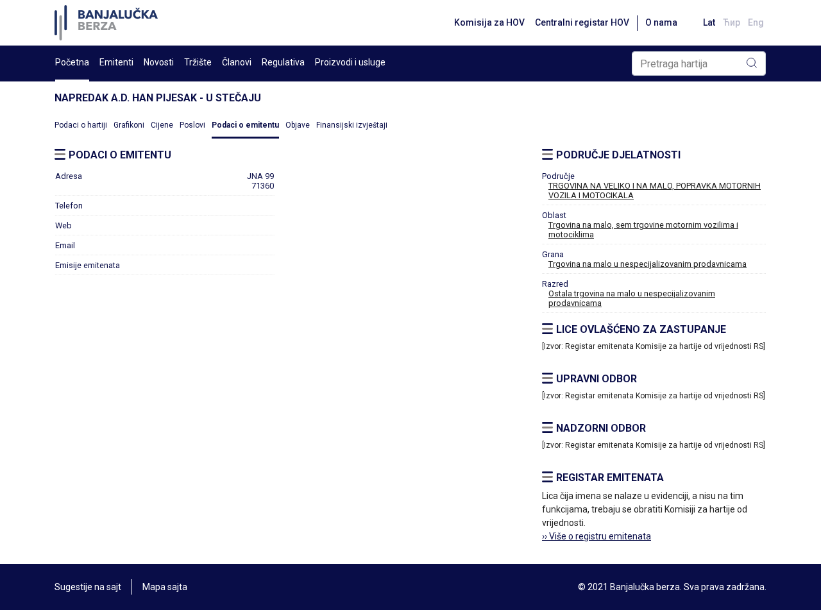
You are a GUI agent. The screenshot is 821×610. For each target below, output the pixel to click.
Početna (72, 62)
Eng (756, 22)
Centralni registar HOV (582, 22)
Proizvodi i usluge (350, 62)
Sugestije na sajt (88, 587)
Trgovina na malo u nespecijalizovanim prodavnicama (647, 264)
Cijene (162, 125)
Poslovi (192, 125)
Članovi (236, 62)
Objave (297, 125)
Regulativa (283, 62)
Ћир (731, 22)
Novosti (159, 62)
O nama (661, 22)
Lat (709, 22)
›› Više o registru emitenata (596, 536)
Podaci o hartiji (81, 125)
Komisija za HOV (489, 22)
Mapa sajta (164, 587)
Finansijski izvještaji (351, 125)
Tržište (198, 62)
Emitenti (116, 62)
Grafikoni (129, 125)
